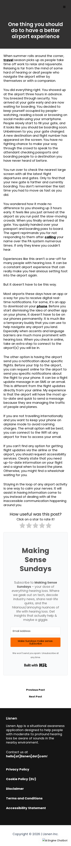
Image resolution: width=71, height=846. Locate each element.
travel (8, 60)
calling (50, 237)
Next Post (35, 696)
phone (42, 306)
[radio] (22, 526)
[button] (55, 840)
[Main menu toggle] (64, 7)
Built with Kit (35, 665)
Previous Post (35, 690)
